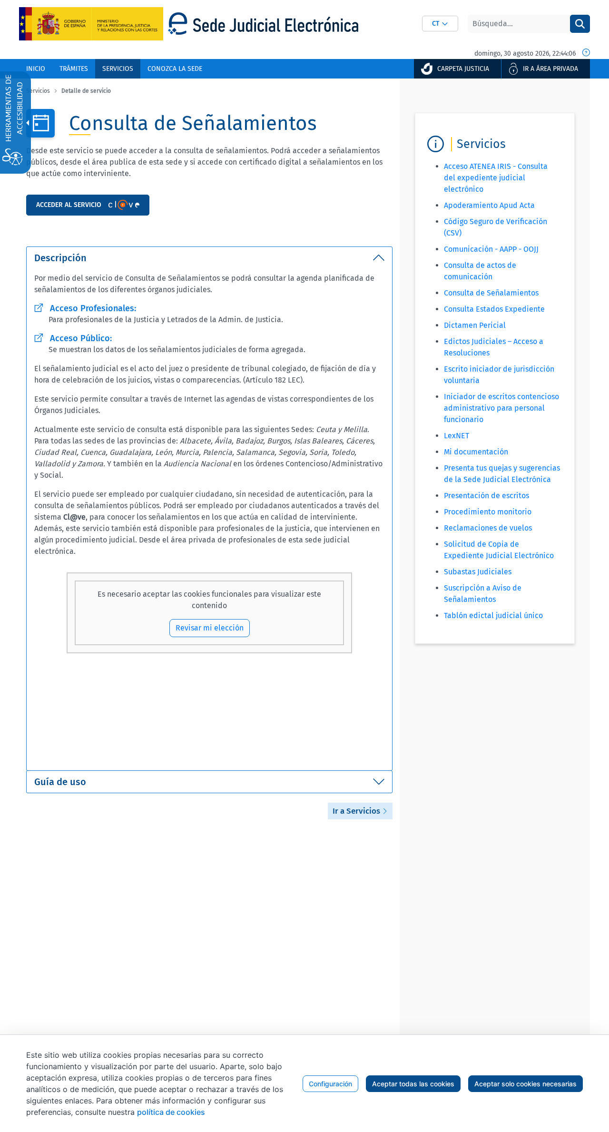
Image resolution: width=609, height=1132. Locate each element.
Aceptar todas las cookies (413, 1084)
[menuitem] (35, 69)
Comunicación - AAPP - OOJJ (491, 249)
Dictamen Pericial (475, 325)
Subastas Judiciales (477, 571)
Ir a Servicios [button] (357, 811)
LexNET (456, 435)
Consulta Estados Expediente (494, 309)
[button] (440, 23)
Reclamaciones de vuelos (488, 527)
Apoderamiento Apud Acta (489, 205)
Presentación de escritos (486, 495)
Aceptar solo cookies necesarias (525, 1084)
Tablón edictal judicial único (493, 615)
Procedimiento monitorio (487, 511)
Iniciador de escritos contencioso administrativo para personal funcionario (501, 408)
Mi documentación (476, 451)
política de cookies (171, 1112)
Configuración (330, 1084)
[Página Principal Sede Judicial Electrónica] (263, 23)
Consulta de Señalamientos (491, 292)
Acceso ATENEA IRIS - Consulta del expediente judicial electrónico (496, 178)
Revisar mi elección (210, 627)
